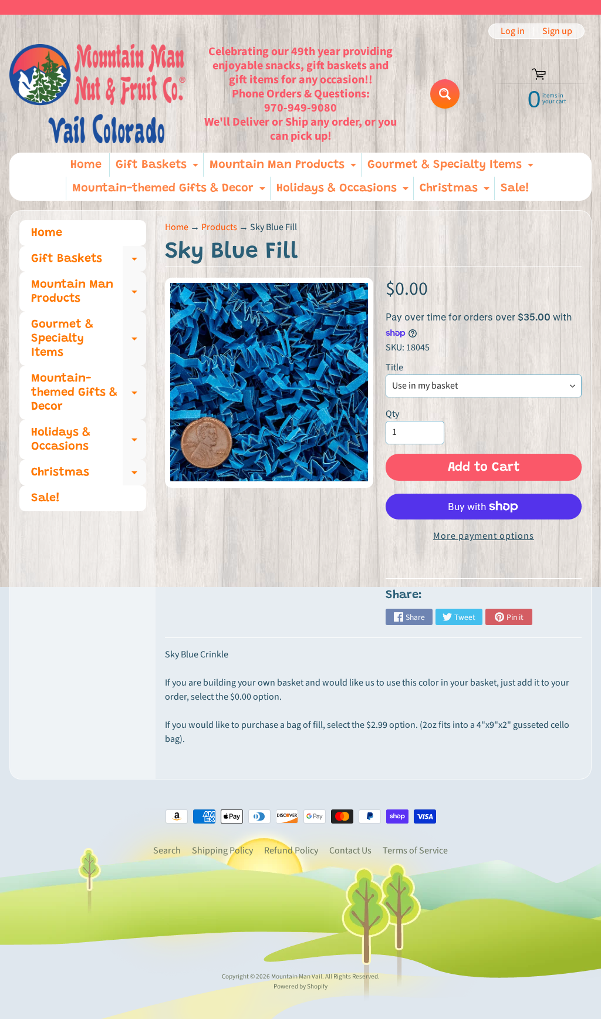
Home (86, 165)
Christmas (456, 191)
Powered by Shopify (300, 986)
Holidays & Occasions (343, 191)
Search (167, 850)
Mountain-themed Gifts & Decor (170, 191)
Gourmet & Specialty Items (451, 168)
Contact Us (350, 850)
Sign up (557, 31)
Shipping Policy (222, 850)
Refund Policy (291, 850)
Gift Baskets (158, 168)
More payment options (483, 535)
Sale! (515, 188)
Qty (392, 413)
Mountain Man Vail (296, 976)
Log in (513, 31)
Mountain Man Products (284, 168)
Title (394, 367)
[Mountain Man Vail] (97, 93)
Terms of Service (415, 850)
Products (219, 227)
